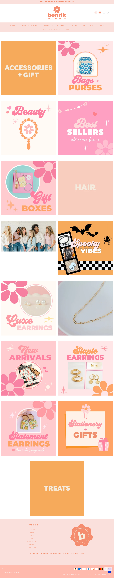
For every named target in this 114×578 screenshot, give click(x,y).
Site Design (89, 574)
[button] (5, 13)
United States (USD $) (10, 572)
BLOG (32, 535)
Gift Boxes (28, 218)
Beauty (28, 158)
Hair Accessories (28, 254)
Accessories (28, 98)
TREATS (56, 518)
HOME (32, 529)
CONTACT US (32, 541)
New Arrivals (28, 398)
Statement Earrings (28, 458)
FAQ (32, 538)
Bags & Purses (84, 98)
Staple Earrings (85, 398)
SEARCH (32, 545)
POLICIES (32, 548)
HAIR (84, 218)
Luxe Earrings (28, 338)
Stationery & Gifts (84, 458)
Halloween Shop (84, 278)
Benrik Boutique (76, 574)
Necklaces (84, 338)
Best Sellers (85, 158)
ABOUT (32, 532)
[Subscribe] (71, 558)
